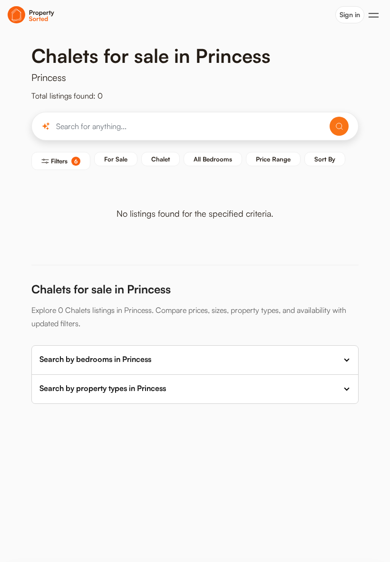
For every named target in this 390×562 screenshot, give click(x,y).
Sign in (350, 14)
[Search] (339, 126)
